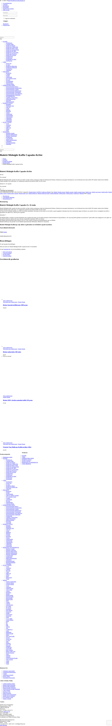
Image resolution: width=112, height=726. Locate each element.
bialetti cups (88, 192)
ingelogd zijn (7, 249)
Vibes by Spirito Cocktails (12, 495)
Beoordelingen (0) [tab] (7, 198)
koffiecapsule (62, 193)
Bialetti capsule (61, 192)
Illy (7, 622)
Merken (5, 580)
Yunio (7, 663)
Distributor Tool (10, 528)
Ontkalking (9, 559)
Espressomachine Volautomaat (13, 512)
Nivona (8, 637)
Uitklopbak (9, 543)
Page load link (3, 725)
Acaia (7, 566)
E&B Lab (8, 573)
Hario (7, 576)
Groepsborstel (9, 555)
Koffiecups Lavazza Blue (12, 469)
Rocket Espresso (10, 652)
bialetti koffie (104, 192)
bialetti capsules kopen (79, 192)
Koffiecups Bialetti (46, 192)
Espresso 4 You (6, 692)
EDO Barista (9, 610)
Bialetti (55, 192)
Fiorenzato (8, 616)
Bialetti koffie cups (23, 193)
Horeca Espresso (7, 693)
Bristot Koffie (9, 599)
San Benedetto (9, 494)
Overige (8, 535)
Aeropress (8, 568)
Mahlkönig (8, 632)
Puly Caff (8, 644)
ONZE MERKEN (26, 463)
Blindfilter (8, 527)
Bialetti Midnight (54, 193)
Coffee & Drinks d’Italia (9, 683)
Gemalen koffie (10, 461)
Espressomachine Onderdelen (13, 514)
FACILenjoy (9, 614)
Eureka (8, 613)
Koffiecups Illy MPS (11, 468)
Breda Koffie (9, 598)
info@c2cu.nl (6, 711)
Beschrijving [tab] (6, 196)
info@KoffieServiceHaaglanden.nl (16, 0)
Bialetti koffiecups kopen (44, 193)
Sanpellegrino (9, 502)
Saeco (7, 654)
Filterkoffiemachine (10, 518)
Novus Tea (8, 483)
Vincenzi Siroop (10, 503)
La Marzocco (9, 629)
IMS (7, 625)
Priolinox (8, 643)
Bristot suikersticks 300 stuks (12, 352)
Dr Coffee (8, 606)
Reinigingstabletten (10, 562)
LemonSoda (9, 499)
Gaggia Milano (9, 620)
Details (19, 302)
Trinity (7, 579)
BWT (7, 600)
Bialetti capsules (69, 192)
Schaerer (8, 657)
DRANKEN (6, 490)
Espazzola (8, 611)
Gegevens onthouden (10, 18)
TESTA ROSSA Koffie (12, 658)
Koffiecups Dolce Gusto (12, 465)
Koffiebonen (9, 460)
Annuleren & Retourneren (9, 672)
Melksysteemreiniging (11, 558)
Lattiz (7, 631)
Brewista (8, 570)
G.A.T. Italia (9, 618)
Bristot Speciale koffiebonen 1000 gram (15, 305)
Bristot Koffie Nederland (9, 686)
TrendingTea (9, 481)
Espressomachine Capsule (12, 509)
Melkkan (8, 533)
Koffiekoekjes (9, 473)
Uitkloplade (9, 544)
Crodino (8, 498)
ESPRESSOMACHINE (9, 505)
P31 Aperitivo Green (11, 497)
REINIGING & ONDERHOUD (11, 547)
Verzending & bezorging (9, 677)
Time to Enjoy (9, 659)
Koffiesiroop (9, 477)
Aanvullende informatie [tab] (8, 197)
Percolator (8, 521)
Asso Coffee (9, 590)
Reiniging (8, 536)
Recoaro (8, 501)
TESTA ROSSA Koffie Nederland (11, 689)
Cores (7, 572)
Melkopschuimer (10, 520)
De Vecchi (8, 607)
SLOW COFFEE (7, 565)
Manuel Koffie (9, 633)
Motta (7, 635)
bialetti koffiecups (32, 193)
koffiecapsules (69, 193)
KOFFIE (38, 192)
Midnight (81, 193)
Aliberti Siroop (9, 588)
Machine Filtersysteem (11, 551)
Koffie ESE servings (11, 472)
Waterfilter (8, 564)
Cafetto (8, 602)
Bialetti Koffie (32, 192)
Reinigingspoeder (10, 561)
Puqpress (8, 525)
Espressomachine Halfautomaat (13, 510)
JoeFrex (8, 626)
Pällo (7, 641)
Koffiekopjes (9, 475)
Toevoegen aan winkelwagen (7, 190)
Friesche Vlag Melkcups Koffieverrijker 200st (17, 447)
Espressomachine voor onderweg (14, 513)
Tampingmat (9, 540)
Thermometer (9, 542)
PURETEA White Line (11, 487)
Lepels (7, 531)
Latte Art (8, 529)
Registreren (6, 23)
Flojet (7, 617)
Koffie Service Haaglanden (9, 694)
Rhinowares (9, 577)
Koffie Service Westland (9, 696)
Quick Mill (8, 648)
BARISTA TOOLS (8, 524)
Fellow (7, 574)
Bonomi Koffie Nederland (9, 687)
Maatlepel (8, 532)
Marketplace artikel (7, 457)
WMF (7, 662)
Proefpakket (9, 479)
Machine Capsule (10, 548)
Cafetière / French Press (12, 517)
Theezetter (8, 488)
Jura (7, 628)
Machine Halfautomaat (11, 553)
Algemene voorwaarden (9, 671)
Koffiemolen (9, 516)
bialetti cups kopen (96, 192)
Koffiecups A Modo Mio (12, 464)
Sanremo (8, 655)
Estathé (8, 492)
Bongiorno (8, 491)
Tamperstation (9, 539)
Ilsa (7, 624)
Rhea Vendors (9, 650)
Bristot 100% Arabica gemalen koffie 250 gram (18, 400)
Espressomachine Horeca (12, 506)
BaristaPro (8, 592)
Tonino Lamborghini (11, 581)
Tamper (8, 538)
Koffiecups (76, 193)
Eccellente (8, 609)
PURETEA (9, 647)
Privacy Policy (6, 676)
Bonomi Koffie (9, 596)
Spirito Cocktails (7, 698)
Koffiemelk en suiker (11, 476)
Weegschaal (9, 546)
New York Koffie (10, 636)
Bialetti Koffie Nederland (9, 685)
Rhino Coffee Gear (10, 651)
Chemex (8, 569)
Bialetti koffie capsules (12, 193)
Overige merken (10, 584)
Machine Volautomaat (11, 554)
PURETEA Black (10, 486)
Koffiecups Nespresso (11, 471)
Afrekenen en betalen (8, 675)
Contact (5, 673)
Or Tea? (8, 484)
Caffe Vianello (6, 690)
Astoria (8, 591)
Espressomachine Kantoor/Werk (14, 507)
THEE (4, 480)
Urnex (7, 661)
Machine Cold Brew (11, 550)
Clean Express (9, 605)
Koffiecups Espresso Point (12, 466)
